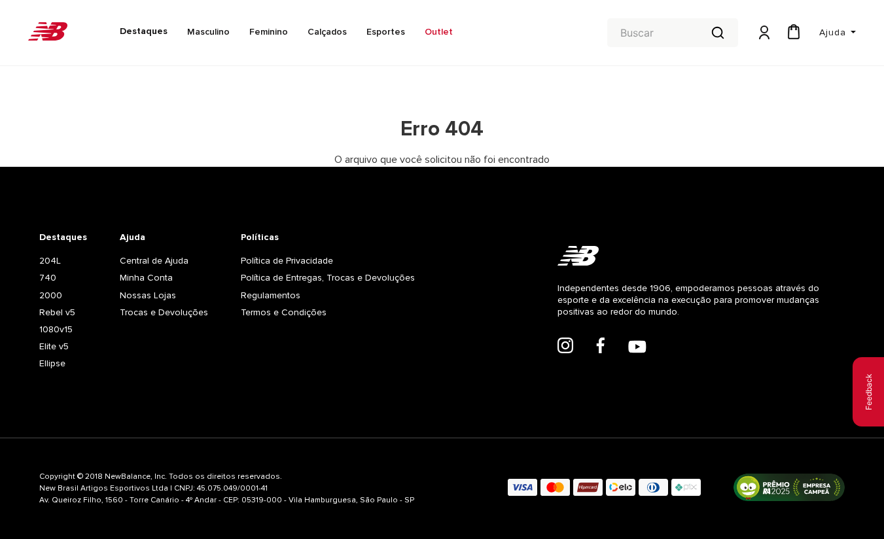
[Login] (763, 33)
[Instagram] (565, 347)
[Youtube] (637, 348)
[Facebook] (601, 347)
